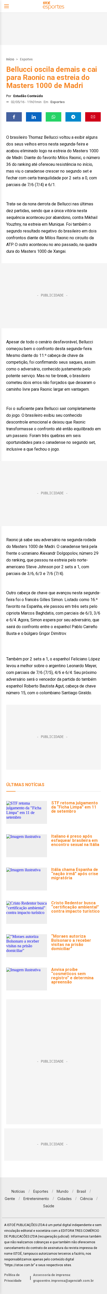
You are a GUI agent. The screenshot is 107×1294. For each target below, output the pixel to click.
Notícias (18, 1191)
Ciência (86, 1198)
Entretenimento (36, 1198)
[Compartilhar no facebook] (14, 117)
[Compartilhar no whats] (53, 117)
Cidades (64, 1198)
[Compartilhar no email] (93, 117)
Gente (10, 1198)
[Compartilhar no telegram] (73, 117)
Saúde (48, 1206)
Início (10, 59)
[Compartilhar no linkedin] (34, 117)
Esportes (26, 59)
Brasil (81, 1191)
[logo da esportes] (53, 6)
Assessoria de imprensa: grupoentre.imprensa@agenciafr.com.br (63, 1278)
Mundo (63, 1191)
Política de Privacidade (13, 1278)
